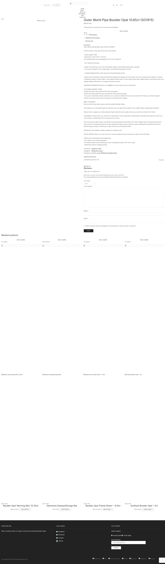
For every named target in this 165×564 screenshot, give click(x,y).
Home (82, 8)
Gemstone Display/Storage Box (62, 505)
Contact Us (82, 17)
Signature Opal (96, 148)
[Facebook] (87, 34)
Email (86, 218)
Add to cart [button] (24, 509)
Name (86, 211)
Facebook (61, 535)
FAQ (82, 15)
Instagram (61, 531)
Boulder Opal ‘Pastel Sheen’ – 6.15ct (103, 505)
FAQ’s (110, 85)
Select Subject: (116, 531)
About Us (82, 12)
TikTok (61, 541)
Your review (88, 186)
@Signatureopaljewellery (109, 153)
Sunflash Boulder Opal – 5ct (144, 505)
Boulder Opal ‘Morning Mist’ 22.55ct (20, 505)
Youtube (61, 538)
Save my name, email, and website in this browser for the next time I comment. (111, 226)
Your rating (87, 180)
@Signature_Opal (97, 151)
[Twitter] (85, 34)
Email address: (116, 540)
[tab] (93, 35)
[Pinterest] (89, 34)
